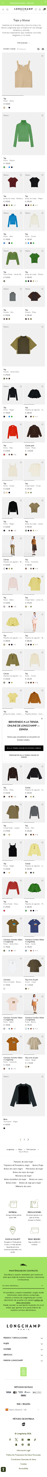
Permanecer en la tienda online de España (24, 756)
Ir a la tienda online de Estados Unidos (24, 748)
